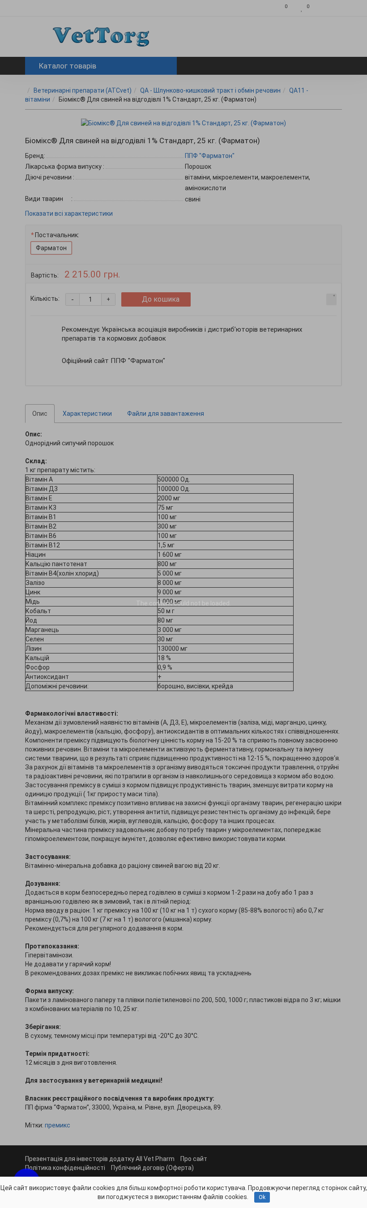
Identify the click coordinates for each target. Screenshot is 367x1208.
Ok (262, 1197)
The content (154, 603)
